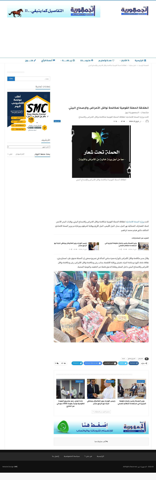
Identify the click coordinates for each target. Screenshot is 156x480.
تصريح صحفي (131, 358)
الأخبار (124, 60)
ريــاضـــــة (67, 60)
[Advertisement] (78, 37)
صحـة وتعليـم (105, 60)
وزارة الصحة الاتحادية (135, 222)
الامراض (140, 358)
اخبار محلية (57, 121)
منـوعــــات (85, 60)
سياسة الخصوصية (72, 457)
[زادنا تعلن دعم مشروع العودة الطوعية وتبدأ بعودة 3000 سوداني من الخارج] (70, 389)
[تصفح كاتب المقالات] (147, 121)
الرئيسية (139, 60)
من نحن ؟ (88, 457)
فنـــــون (29, 60)
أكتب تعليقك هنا (100, 441)
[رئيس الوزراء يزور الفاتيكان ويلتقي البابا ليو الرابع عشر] (93, 246)
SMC (16, 467)
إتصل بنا (55, 457)
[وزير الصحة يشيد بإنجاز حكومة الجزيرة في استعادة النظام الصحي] (143, 246)
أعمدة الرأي (46, 60)
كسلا (123, 358)
